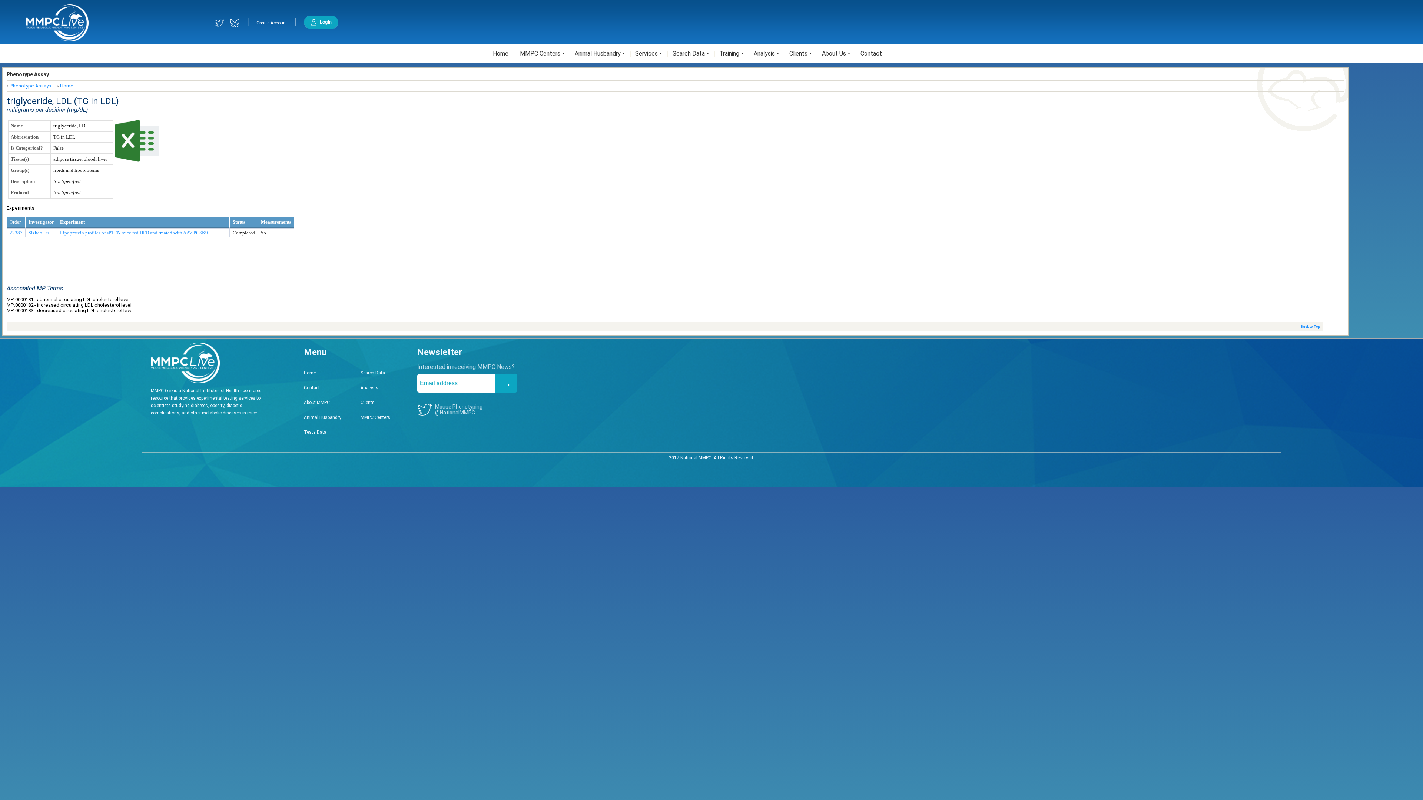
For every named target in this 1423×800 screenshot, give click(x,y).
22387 (16, 233)
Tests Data (315, 432)
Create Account (271, 23)
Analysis (369, 387)
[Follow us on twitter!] (219, 23)
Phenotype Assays (30, 86)
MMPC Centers (375, 417)
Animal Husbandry (322, 417)
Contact (312, 387)
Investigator (41, 222)
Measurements (276, 222)
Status (239, 222)
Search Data (373, 373)
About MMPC (317, 402)
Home (66, 86)
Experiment (72, 222)
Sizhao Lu (39, 233)
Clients (368, 402)
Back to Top (1310, 327)
